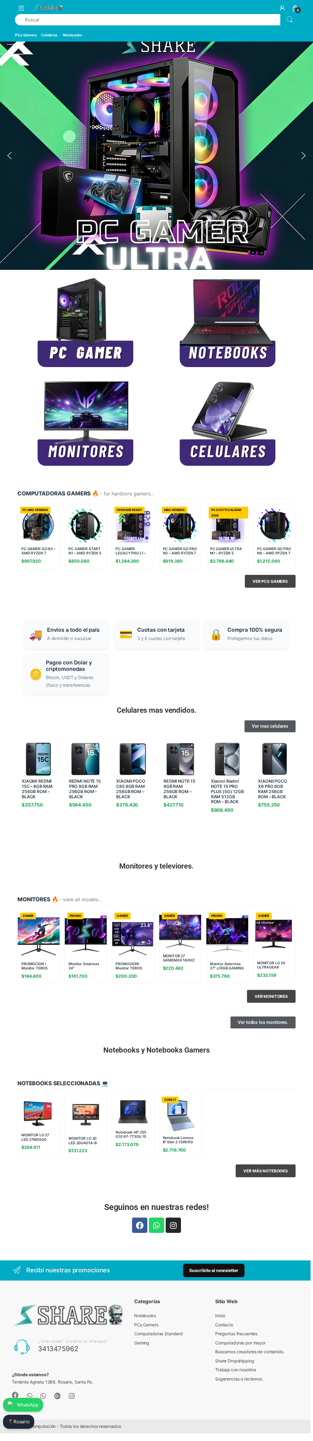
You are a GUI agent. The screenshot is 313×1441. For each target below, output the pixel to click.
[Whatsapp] (156, 1225)
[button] (9, 155)
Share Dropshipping (234, 1360)
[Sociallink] (15, 1395)
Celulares (49, 35)
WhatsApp (28, 1405)
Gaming (141, 1342)
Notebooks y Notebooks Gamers (156, 1050)
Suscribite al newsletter (213, 1270)
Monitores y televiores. (156, 866)
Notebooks (72, 35)
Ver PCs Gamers (270, 581)
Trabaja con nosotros (235, 1369)
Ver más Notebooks (265, 1170)
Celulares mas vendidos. (157, 710)
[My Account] (282, 8)
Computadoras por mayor (240, 1342)
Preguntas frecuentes (236, 1333)
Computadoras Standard (158, 1333)
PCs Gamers (26, 35)
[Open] (21, 8)
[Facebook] (139, 1225)
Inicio (220, 1315)
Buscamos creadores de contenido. (250, 1351)
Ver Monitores (271, 996)
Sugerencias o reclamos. (239, 1378)
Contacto (224, 1324)
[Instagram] (173, 1225)
